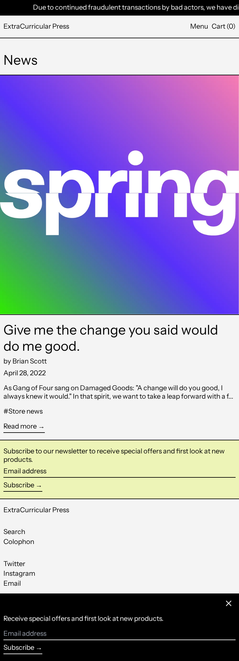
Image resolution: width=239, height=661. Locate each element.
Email (12, 583)
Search (14, 531)
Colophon (18, 541)
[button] (224, 26)
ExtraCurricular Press (36, 26)
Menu (199, 26)
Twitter (14, 564)
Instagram (19, 574)
